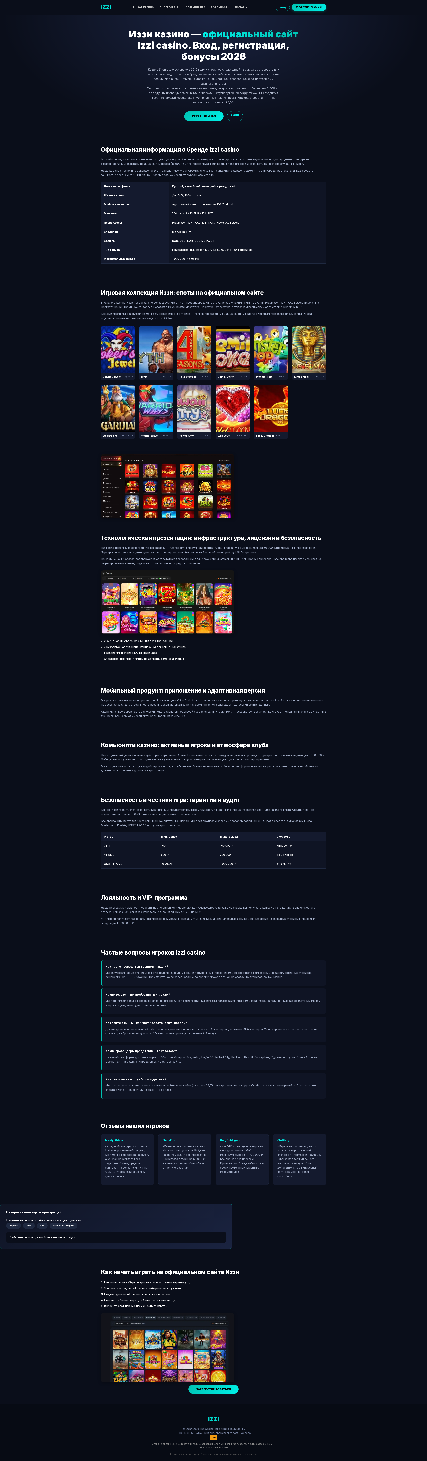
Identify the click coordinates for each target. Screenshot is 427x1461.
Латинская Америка (63, 1225)
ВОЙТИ (235, 115)
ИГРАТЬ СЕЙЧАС (204, 116)
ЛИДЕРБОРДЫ (169, 7)
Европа (14, 1225)
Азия (28, 1225)
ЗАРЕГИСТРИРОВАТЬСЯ (309, 7)
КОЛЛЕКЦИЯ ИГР (194, 7)
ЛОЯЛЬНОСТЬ (220, 7)
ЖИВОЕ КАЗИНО (143, 7)
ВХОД (283, 7)
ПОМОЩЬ (241, 7)
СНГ (42, 1225)
